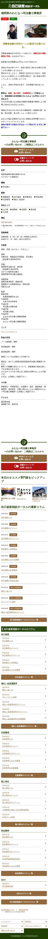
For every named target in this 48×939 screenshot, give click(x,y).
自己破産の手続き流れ (10, 581)
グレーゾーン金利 (8, 602)
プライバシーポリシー (33, 926)
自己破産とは (6, 517)
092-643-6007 (6, 222)
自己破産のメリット (9, 528)
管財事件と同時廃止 (9, 549)
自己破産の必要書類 (9, 570)
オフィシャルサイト (9, 332)
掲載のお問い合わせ (8, 930)
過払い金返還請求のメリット (12, 612)
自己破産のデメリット (10, 538)
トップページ (5, 921)
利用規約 (4, 926)
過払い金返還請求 (16, 587)
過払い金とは (6, 591)
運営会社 (28, 921)
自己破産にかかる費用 (10, 560)
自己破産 (13, 513)
